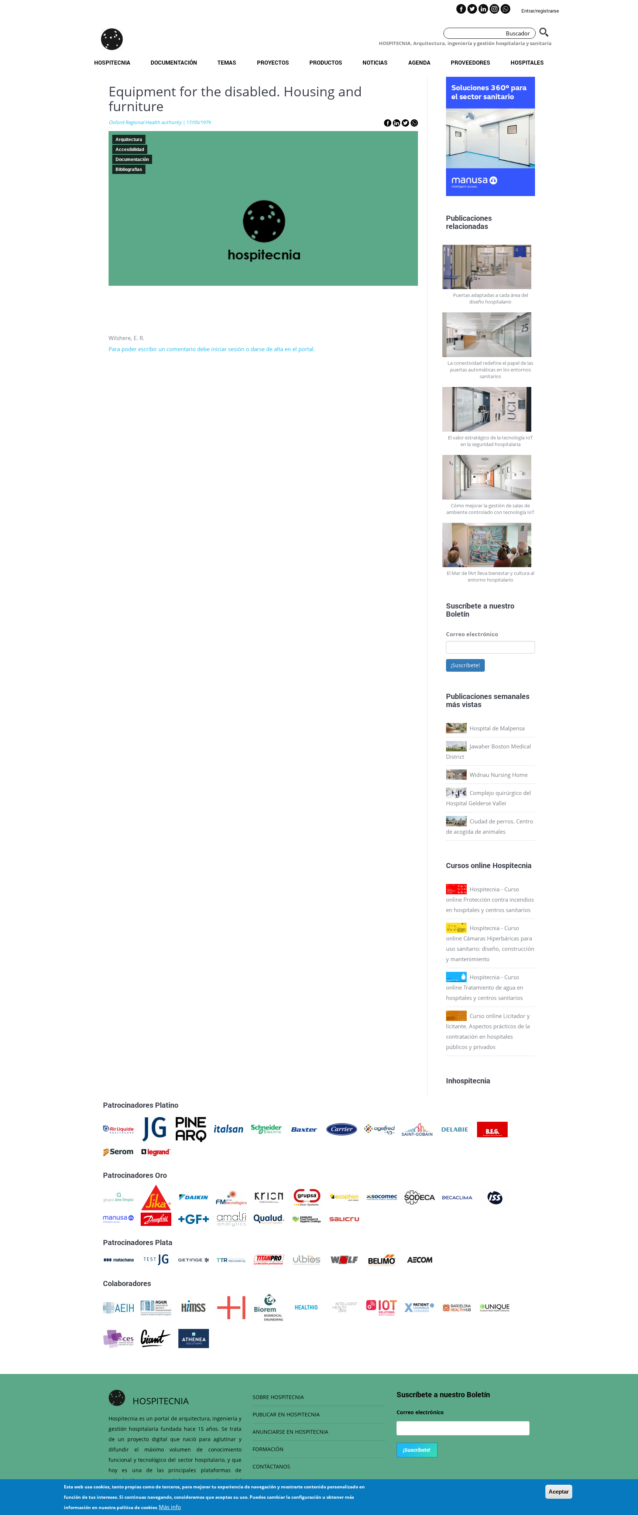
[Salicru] (344, 1218)
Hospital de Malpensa (497, 728)
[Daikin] (193, 1196)
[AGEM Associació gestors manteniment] (156, 1307)
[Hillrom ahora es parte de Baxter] (304, 1128)
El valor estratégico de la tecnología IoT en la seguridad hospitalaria (490, 441)
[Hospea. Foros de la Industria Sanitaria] (231, 1307)
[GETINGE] (193, 1259)
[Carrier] (341, 1128)
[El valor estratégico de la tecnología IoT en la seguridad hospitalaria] (490, 409)
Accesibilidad (130, 149)
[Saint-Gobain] (417, 1128)
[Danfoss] (156, 1218)
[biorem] (269, 1307)
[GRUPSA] (306, 1196)
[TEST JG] (156, 1259)
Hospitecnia (112, 62)
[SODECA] (419, 1196)
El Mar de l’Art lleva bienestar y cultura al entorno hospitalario (490, 576)
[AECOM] (419, 1259)
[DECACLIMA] (457, 1196)
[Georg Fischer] (193, 1218)
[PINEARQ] (191, 1128)
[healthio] (306, 1307)
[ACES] (118, 1337)
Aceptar (559, 1491)
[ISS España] (495, 1196)
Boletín (457, 613)
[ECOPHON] (344, 1196)
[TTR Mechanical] (231, 1259)
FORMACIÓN (268, 1449)
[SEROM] (118, 1151)
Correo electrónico (472, 634)
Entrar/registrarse (540, 10)
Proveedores (470, 62)
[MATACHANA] (118, 1259)
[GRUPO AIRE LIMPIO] (118, 1196)
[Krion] (269, 1196)
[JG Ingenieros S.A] (155, 1128)
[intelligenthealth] (344, 1307)
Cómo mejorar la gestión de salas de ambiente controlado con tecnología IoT (490, 508)
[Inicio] (112, 39)
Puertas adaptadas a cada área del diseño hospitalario (490, 298)
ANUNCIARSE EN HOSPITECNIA (290, 1431)
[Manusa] (118, 1218)
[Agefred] (379, 1128)
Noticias (375, 62)
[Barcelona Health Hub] (457, 1307)
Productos (325, 62)
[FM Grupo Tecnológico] (231, 1196)
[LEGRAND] (156, 1151)
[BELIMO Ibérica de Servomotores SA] (382, 1259)
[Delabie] (454, 1128)
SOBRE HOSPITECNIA (278, 1397)
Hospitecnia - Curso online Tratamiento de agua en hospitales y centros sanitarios (484, 987)
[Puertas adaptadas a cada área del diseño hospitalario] (490, 267)
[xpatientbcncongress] (419, 1307)
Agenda (419, 62)
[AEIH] (118, 1307)
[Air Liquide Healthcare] (118, 1128)
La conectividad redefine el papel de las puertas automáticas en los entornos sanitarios (490, 370)
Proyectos (273, 62)
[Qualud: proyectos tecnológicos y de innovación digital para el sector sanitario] (269, 1218)
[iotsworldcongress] (381, 1307)
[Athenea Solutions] (193, 1337)
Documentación (174, 62)
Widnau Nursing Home (499, 774)
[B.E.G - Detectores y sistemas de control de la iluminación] (492, 1128)
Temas (226, 62)
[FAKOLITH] (306, 1218)
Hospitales (527, 62)
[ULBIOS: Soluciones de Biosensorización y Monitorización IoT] (306, 1259)
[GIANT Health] (156, 1337)
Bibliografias (129, 169)
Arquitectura (129, 139)
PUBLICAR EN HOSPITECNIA (286, 1414)
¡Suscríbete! (465, 665)
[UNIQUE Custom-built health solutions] (494, 1307)
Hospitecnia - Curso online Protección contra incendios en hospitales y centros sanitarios (490, 899)
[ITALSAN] (228, 1128)
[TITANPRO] (269, 1259)
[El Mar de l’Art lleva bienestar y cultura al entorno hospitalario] (490, 545)
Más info (170, 1507)
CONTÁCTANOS (271, 1466)
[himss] (193, 1307)
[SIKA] (156, 1196)
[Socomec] (382, 1196)
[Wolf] (344, 1259)
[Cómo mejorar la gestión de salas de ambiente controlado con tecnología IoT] (490, 477)
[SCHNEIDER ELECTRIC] (266, 1128)
